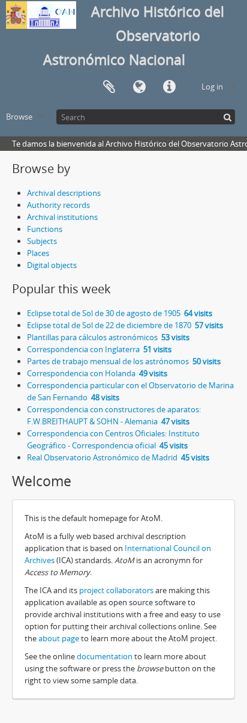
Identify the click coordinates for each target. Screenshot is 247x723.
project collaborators (116, 590)
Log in (212, 86)
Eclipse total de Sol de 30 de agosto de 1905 (119, 313)
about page (58, 638)
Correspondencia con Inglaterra (99, 349)
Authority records (58, 205)
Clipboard (109, 87)
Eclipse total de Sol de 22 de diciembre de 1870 (125, 325)
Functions (44, 229)
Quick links (169, 87)
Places (38, 253)
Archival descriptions (64, 193)
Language (139, 87)
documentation (104, 656)
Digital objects (52, 265)
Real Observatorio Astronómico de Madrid (118, 457)
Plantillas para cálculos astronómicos (108, 337)
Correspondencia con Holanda (97, 373)
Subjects (42, 241)
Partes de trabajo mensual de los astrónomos (124, 361)
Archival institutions (62, 217)
